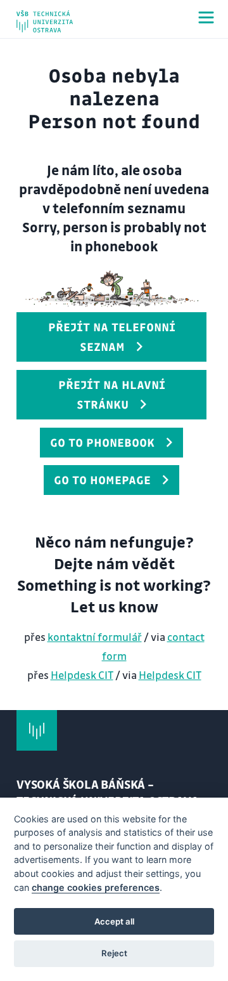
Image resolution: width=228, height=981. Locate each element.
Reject (114, 953)
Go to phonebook (102, 442)
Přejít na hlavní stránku (111, 395)
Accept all (114, 921)
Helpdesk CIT (82, 674)
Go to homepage (102, 480)
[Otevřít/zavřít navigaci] (206, 17)
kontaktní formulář (95, 636)
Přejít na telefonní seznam (111, 337)
